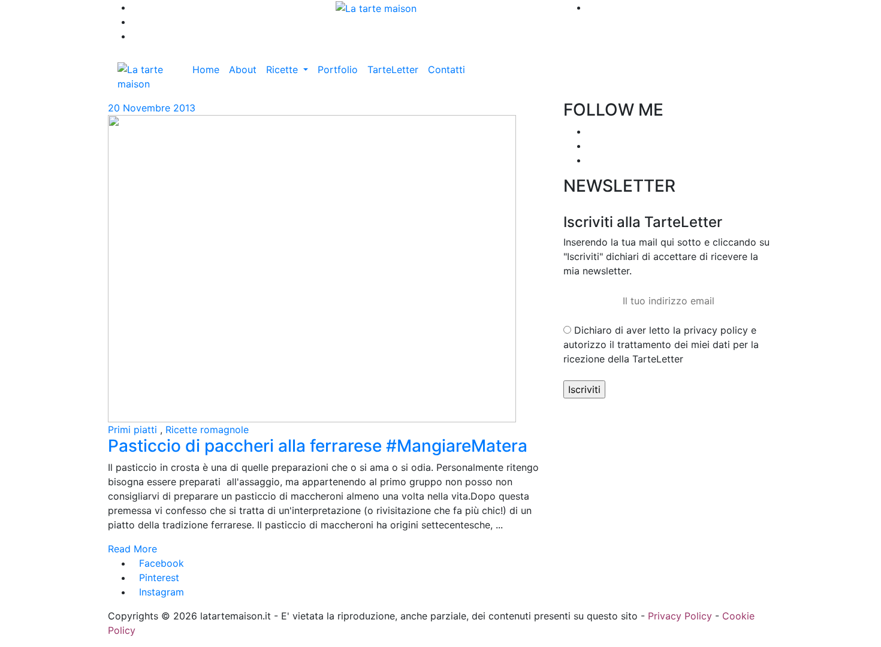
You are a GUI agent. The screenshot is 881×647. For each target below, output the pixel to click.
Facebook (161, 563)
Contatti (446, 69)
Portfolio (338, 69)
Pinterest (159, 577)
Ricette (283, 69)
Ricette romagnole (207, 430)
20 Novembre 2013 (151, 108)
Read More (132, 549)
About (243, 69)
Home (205, 69)
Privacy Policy (680, 616)
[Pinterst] (591, 160)
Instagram (161, 592)
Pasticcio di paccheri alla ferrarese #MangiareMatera (317, 446)
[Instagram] (591, 146)
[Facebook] (591, 131)
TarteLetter (392, 69)
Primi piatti (132, 430)
